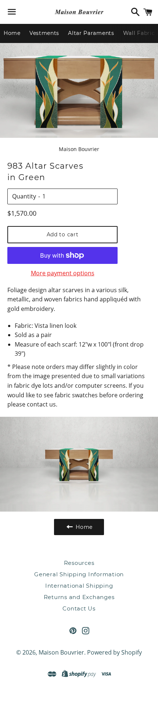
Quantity (24, 196)
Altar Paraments (91, 33)
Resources (79, 562)
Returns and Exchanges (79, 597)
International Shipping (79, 585)
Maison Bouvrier (61, 652)
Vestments (44, 33)
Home (12, 33)
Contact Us (79, 608)
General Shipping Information (79, 574)
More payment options (62, 273)
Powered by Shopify (114, 652)
